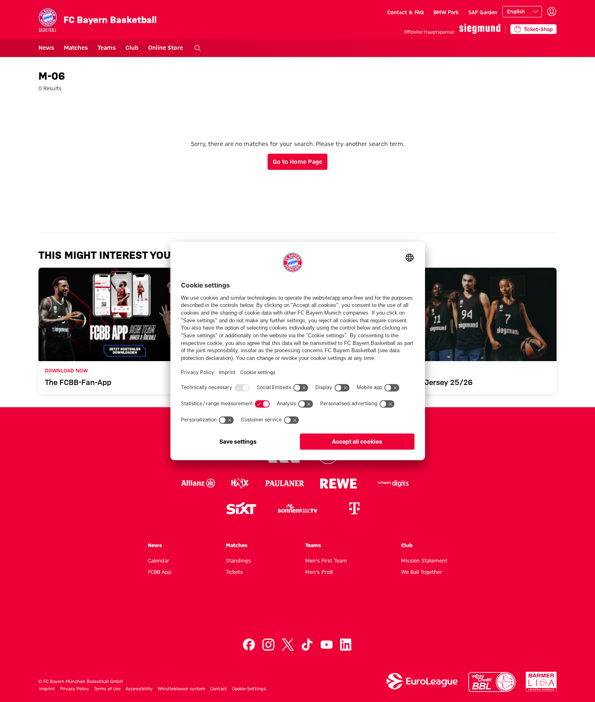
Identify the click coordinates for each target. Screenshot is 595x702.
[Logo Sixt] (241, 508)
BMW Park (446, 12)
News (46, 47)
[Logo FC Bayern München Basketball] (297, 613)
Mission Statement (424, 560)
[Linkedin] (346, 644)
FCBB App (160, 572)
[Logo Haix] (240, 483)
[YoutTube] (326, 644)
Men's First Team (326, 560)
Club (131, 47)
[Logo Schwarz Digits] (393, 483)
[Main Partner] (479, 29)
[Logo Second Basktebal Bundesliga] (541, 681)
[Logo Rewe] (338, 483)
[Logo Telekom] (354, 508)
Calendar (158, 560)
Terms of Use (107, 688)
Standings (238, 560)
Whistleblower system (181, 688)
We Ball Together (421, 572)
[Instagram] (268, 644)
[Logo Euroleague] (422, 681)
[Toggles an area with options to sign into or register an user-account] (552, 12)
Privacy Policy (74, 688)
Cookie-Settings (249, 688)
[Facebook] (248, 644)
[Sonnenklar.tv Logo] (297, 508)
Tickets (234, 572)
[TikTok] (307, 644)
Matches (76, 47)
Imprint (47, 688)
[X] (287, 644)
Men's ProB (319, 572)
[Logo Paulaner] (285, 483)
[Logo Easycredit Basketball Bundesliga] (492, 682)
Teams (107, 47)
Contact (218, 688)
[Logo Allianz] (198, 483)
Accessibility (139, 688)
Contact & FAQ (405, 12)
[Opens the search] (197, 48)
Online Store (165, 47)
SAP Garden (482, 12)
